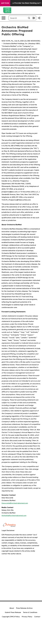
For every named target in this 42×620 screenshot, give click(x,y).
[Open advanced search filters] (33, 18)
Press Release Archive (24, 608)
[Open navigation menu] (3, 18)
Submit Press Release (13, 612)
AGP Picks (5, 3)
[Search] (29, 18)
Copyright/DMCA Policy (11, 617)
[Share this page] (39, 18)
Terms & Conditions (30, 612)
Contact (37, 617)
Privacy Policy (27, 617)
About (11, 608)
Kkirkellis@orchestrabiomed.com (14, 516)
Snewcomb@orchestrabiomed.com (15, 503)
